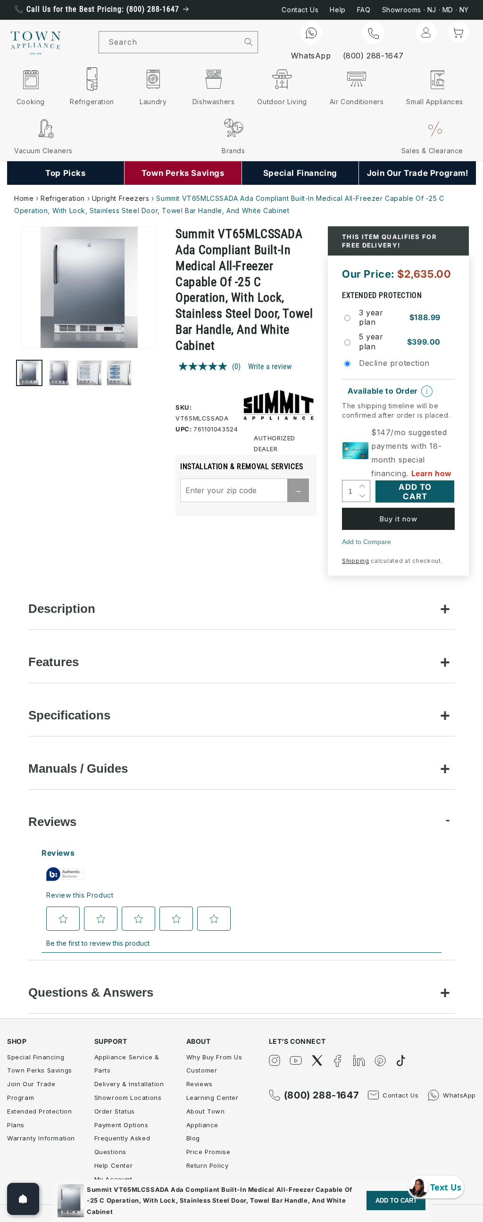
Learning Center (212, 1097)
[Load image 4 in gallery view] (119, 373)
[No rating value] (205, 366)
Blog (193, 1138)
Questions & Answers (90, 992)
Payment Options (121, 1125)
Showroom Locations (128, 1097)
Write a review (269, 366)
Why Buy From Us (214, 1057)
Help (337, 10)
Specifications (69, 715)
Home (23, 198)
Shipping (355, 560)
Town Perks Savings (39, 1070)
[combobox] (169, 42)
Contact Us (300, 10)
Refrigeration (63, 198)
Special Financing (35, 1057)
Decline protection (394, 363)
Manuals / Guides (78, 768)
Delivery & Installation (129, 1084)
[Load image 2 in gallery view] (59, 373)
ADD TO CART (396, 1200)
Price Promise (208, 1152)
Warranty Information (41, 1138)
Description (61, 609)
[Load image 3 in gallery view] (89, 373)
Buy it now (398, 518)
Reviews (52, 822)
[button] (458, 32)
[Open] (23, 1199)
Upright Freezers (121, 198)
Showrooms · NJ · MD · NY (425, 10)
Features (53, 662)
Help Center (113, 1165)
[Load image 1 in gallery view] (29, 373)
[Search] (249, 42)
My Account (113, 1179)
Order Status (114, 1111)
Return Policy (207, 1165)
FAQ (364, 10)
